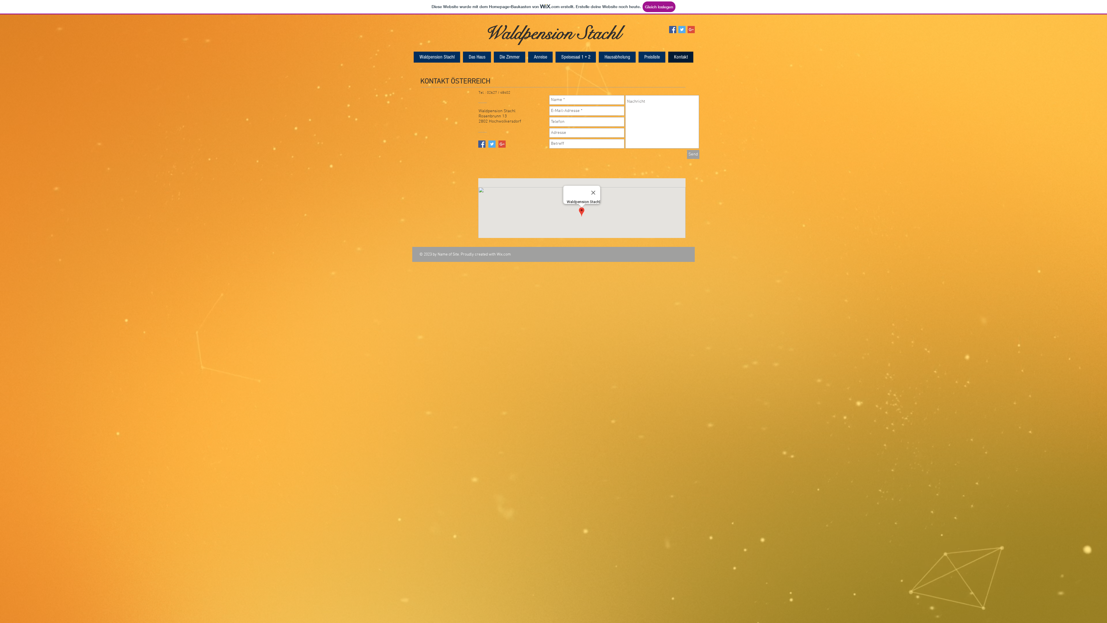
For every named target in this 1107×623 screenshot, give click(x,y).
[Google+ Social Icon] (691, 29)
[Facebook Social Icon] (672, 29)
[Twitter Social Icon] (682, 29)
